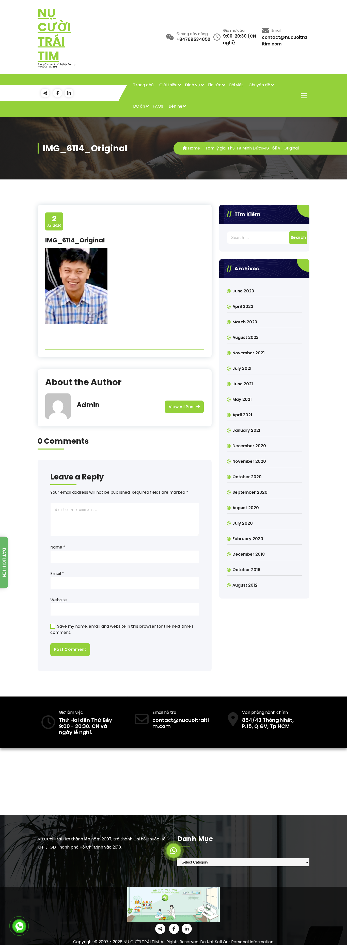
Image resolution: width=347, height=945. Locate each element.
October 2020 (247, 477)
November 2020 (249, 461)
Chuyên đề (259, 85)
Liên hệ (175, 106)
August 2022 (245, 337)
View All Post (182, 407)
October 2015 (246, 570)
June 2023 (243, 291)
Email (57, 573)
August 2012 (245, 585)
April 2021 (242, 415)
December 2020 (249, 446)
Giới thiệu (168, 85)
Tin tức (215, 85)
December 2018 (248, 554)
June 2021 (242, 384)
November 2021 (248, 353)
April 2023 (242, 306)
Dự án (139, 106)
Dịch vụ (192, 85)
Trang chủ (143, 85)
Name (57, 547)
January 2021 (246, 430)
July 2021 (241, 368)
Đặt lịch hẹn (4, 562)
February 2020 (247, 539)
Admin (88, 404)
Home (193, 148)
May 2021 (242, 399)
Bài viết (236, 85)
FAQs (158, 106)
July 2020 (242, 523)
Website (58, 600)
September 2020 (249, 492)
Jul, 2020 (54, 221)
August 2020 (245, 508)
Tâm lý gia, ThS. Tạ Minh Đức (233, 148)
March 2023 (244, 322)
